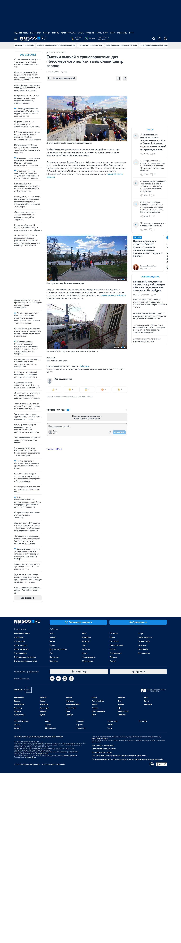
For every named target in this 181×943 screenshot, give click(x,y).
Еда (51, 653)
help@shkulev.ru (30, 757)
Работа (113, 649)
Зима (84, 633)
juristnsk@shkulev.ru (70, 755)
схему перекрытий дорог (113, 295)
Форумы (55, 33)
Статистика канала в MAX (25, 661)
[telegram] (52, 678)
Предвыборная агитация (25, 657)
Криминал (86, 637)
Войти (55, 433)
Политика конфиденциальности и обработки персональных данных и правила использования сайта (127, 759)
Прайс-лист (19, 637)
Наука (84, 653)
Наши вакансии (21, 649)
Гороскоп (90, 33)
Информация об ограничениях (103, 745)
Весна (52, 641)
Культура (86, 641)
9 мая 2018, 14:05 (53, 72)
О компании (19, 641)
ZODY (112, 33)
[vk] (58, 678)
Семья (112, 661)
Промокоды (122, 33)
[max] (64, 678)
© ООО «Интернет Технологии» (53, 765)
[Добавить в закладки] (118, 78)
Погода (46, 33)
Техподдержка (20, 653)
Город (52, 645)
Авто (52, 633)
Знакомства (35, 33)
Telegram (84, 366)
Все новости (28, 54)
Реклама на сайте (22, 633)
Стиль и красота (145, 637)
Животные (54, 657)
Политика (114, 641)
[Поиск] (153, 38)
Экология (142, 645)
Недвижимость (21, 33)
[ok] (71, 678)
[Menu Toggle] (16, 38)
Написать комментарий (64, 78)
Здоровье (54, 661)
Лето (84, 645)
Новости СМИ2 (54, 449)
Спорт (140, 633)
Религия (113, 657)
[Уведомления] (159, 38)
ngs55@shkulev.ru (42, 753)
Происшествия (116, 645)
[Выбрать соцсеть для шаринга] (125, 78)
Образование (87, 661)
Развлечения (115, 653)
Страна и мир (143, 641)
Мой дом (86, 649)
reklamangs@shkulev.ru (100, 738)
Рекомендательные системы (102, 752)
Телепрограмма (68, 33)
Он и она (114, 633)
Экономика (143, 649)
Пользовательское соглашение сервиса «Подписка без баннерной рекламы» (119, 756)
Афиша (81, 33)
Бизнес (53, 637)
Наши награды (20, 645)
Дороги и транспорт (58, 649)
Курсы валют (102, 33)
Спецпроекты (144, 653)
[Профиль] (165, 38)
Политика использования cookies (104, 749)
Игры (131, 33)
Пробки (90, 39)
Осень (112, 637)
